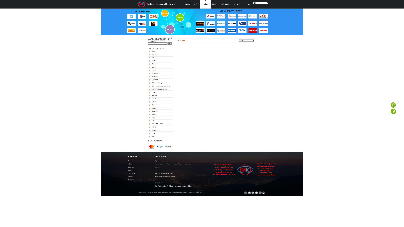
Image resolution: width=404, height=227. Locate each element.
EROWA (154, 95)
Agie (153, 51)
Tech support (225, 4)
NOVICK (154, 127)
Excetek (154, 70)
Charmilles (155, 64)
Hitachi (154, 102)
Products (205, 4)
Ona (153, 120)
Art (153, 57)
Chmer (154, 67)
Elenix (154, 92)
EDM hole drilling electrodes (160, 83)
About (196, 4)
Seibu (153, 133)
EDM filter (155, 76)
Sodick (154, 130)
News (214, 4)
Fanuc (154, 98)
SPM (153, 136)
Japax (153, 108)
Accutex (154, 54)
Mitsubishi (155, 111)
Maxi (153, 117)
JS (152, 105)
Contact (247, 4)
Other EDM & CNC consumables (161, 124)
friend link (159, 183)
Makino (154, 114)
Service (237, 4)
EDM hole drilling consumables (161, 86)
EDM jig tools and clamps (159, 89)
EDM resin (155, 80)
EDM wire (155, 73)
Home (187, 4)
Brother (154, 61)
